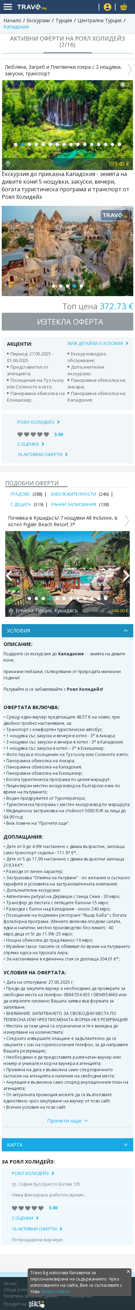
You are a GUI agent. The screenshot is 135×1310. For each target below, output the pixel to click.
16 (119, 144)
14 (105, 144)
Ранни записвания (73, 504)
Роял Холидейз (35, 422)
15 (112, 144)
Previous (8, 578)
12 (91, 144)
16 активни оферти (39, 454)
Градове (20, 494)
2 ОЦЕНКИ (28, 444)
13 (98, 144)
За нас (10, 1283)
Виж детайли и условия (95, 343)
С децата (20, 504)
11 (85, 144)
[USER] (107, 7)
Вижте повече (56, 1291)
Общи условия (18, 1290)
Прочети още (64, 1120)
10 (78, 144)
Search (91, 7)
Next (127, 578)
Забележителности (73, 494)
